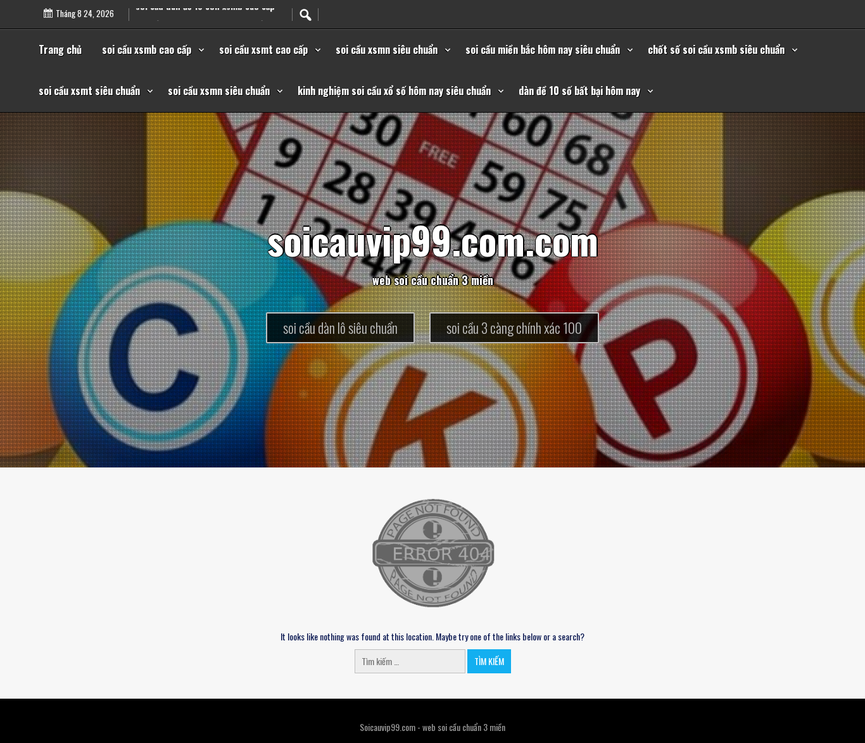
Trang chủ (60, 49)
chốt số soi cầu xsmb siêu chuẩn (716, 49)
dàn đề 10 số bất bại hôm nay (579, 90)
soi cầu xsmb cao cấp (146, 49)
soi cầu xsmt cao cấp (263, 49)
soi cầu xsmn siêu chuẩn (387, 49)
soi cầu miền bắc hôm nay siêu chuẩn (542, 49)
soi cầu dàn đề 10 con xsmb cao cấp (205, 12)
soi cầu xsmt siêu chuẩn (89, 90)
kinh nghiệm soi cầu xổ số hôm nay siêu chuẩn (394, 90)
